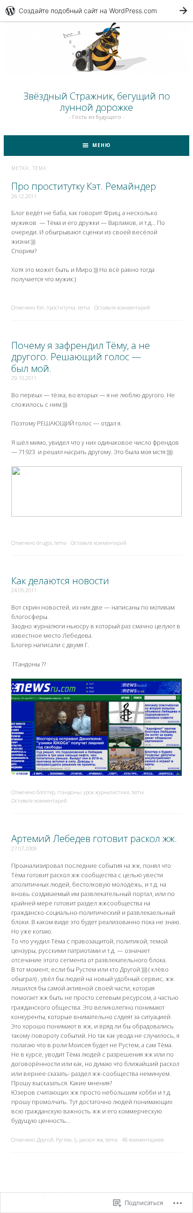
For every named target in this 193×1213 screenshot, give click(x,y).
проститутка (60, 307)
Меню (101, 145)
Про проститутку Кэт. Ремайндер (83, 186)
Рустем (64, 1139)
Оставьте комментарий (122, 307)
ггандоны (69, 792)
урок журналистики (106, 792)
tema (84, 307)
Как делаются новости (60, 580)
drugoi (44, 542)
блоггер (46, 792)
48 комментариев (142, 1139)
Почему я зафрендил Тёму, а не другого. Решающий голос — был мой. (80, 357)
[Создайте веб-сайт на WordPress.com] (96, 10)
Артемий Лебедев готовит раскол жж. (94, 838)
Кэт (40, 307)
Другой (45, 1139)
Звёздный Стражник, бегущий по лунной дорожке (96, 101)
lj (75, 1139)
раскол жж (91, 1139)
